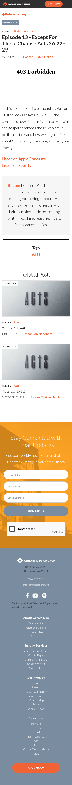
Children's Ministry (36, 659)
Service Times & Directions (36, 650)
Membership (36, 700)
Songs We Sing (36, 663)
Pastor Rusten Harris (38, 56)
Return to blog (14, 14)
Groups (36, 683)
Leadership (36, 631)
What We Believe (36, 627)
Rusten (14, 185)
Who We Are (36, 623)
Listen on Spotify (16, 165)
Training (36, 727)
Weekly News (36, 708)
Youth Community (36, 691)
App (36, 740)
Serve (36, 704)
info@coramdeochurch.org (36, 584)
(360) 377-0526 (36, 579)
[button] (68, 4)
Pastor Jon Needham (37, 334)
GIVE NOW (54, 3)
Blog (36, 753)
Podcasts (10, 22)
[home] (16, 4)
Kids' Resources (36, 736)
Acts (36, 254)
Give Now (36, 767)
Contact (36, 636)
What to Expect (36, 655)
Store (36, 745)
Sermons (9, 283)
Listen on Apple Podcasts (24, 159)
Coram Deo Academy (36, 749)
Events (36, 687)
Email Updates (36, 696)
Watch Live (36, 668)
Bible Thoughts (23, 30)
